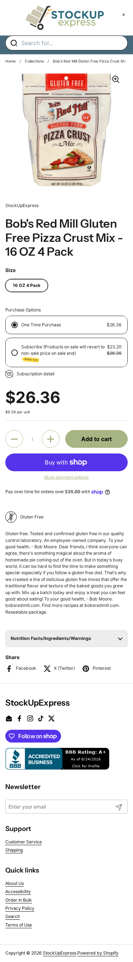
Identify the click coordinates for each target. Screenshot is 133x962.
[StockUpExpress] (64, 18)
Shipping (14, 850)
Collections (34, 61)
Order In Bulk (18, 900)
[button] (14, 439)
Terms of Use (18, 925)
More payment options (66, 477)
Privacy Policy (19, 908)
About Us (14, 883)
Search (12, 916)
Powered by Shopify (97, 953)
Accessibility (18, 891)
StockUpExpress (59, 953)
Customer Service (23, 841)
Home (10, 61)
